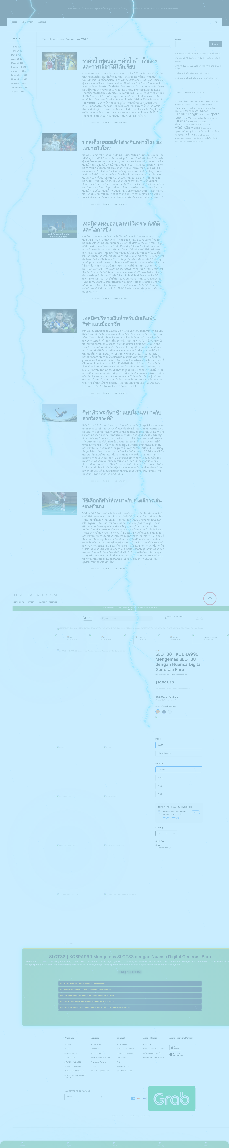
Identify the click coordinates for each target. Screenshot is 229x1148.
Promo (22, 1146)
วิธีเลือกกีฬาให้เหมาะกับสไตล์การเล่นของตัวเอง (122, 503)
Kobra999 (48, 961)
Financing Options (98, 1062)
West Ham (193, 122)
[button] (60, 629)
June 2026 (16, 51)
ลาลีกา (215, 131)
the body (213, 118)
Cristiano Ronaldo (191, 104)
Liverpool (179, 111)
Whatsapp (160, 1146)
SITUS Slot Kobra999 (120, 628)
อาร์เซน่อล (206, 135)
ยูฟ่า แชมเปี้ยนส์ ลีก (200, 131)
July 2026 (16, 47)
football (181, 107)
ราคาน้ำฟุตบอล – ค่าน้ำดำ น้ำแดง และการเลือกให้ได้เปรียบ (119, 64)
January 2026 (18, 71)
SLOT (67, 628)
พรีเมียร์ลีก (182, 127)
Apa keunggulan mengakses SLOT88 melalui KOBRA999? (86, 989)
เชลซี (212, 135)
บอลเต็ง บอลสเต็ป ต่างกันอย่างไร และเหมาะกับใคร (122, 145)
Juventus (210, 108)
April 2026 (16, 59)
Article (42, 22)
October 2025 (18, 83)
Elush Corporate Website (153, 1058)
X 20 (160, 794)
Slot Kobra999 (76, 628)
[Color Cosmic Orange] (157, 711)
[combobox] (126, 618)
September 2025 (19, 87)
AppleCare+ (96, 1044)
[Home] (99, 618)
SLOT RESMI (186, 628)
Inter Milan (200, 108)
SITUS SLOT (87, 628)
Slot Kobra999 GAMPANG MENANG (165, 628)
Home (14, 22)
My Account (122, 1044)
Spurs (206, 118)
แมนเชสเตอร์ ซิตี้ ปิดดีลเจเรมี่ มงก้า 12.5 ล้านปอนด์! (198, 54)
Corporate (95, 1049)
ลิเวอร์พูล (179, 134)
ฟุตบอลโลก (182, 131)
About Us (147, 1044)
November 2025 (19, 79)
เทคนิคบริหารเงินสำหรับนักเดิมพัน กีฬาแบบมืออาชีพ (119, 321)
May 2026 (16, 55)
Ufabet (181, 121)
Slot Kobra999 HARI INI (139, 628)
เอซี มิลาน (188, 138)
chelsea (179, 104)
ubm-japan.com (38, 9)
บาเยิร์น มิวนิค (208, 125)
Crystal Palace (205, 104)
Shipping (169, 689)
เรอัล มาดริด (179, 138)
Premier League (187, 114)
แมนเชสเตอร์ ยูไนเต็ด (195, 142)
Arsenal (178, 101)
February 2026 (18, 67)
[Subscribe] (101, 1097)
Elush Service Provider (100, 1058)
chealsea (215, 101)
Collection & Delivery (126, 1049)
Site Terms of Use (124, 1071)
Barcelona (199, 101)
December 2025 (19, 75)
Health (192, 108)
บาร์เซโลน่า (196, 125)
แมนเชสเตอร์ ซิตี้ (180, 142)
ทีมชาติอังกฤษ (182, 124)
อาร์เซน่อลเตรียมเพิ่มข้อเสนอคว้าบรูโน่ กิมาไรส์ (196, 78)
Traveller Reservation (100, 1071)
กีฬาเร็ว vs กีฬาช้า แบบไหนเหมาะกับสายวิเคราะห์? (121, 415)
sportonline (198, 118)
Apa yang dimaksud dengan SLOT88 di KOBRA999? (82, 983)
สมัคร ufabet (28, 22)
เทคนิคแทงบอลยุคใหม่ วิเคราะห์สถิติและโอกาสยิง (121, 226)
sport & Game (121, 122)
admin (108, 122)
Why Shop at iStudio (151, 1053)
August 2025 (17, 91)
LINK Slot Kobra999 (101, 628)
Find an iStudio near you (153, 1049)
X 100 (160, 778)
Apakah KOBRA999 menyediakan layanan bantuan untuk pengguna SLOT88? (95, 1007)
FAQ (118, 1062)
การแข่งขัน (203, 122)
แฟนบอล (211, 138)
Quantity (159, 827)
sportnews (183, 117)
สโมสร (190, 134)
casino (208, 101)
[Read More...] (85, 123)
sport (215, 114)
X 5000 (161, 769)
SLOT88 (60, 628)
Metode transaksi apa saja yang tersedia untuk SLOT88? (87, 995)
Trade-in (94, 1066)
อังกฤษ (199, 135)
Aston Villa (188, 101)
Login (68, 1146)
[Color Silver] (170, 712)
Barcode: (174, 674)
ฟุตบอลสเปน (207, 128)
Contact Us (121, 1058)
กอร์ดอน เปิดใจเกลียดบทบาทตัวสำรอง (192, 73)
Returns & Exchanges (126, 1053)
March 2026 (17, 63)
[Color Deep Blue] (164, 712)
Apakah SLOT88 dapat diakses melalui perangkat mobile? (87, 1001)
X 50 (160, 786)
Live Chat (206, 1146)
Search (178, 39)
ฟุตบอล (196, 127)
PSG (202, 114)
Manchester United (196, 111)
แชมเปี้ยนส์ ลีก (198, 138)
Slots (207, 114)
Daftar (114, 1146)
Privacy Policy (123, 1066)
